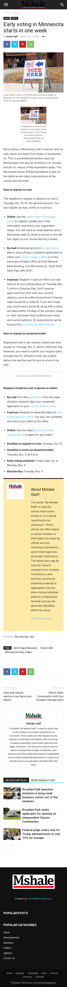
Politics (14, 18)
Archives (54, 973)
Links (44, 973)
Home (6, 12)
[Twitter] (14, 44)
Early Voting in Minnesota (25, 648)
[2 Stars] (6, 637)
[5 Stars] (13, 637)
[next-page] (11, 847)
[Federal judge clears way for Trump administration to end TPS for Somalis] (12, 834)
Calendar (20, 973)
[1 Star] (4, 637)
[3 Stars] (9, 637)
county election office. (43, 406)
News (15, 12)
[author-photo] (33, 718)
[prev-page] (5, 847)
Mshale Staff (12, 36)
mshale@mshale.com (40, 898)
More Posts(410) (45, 618)
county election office (33, 257)
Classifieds (33, 973)
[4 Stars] (11, 637)
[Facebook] (6, 44)
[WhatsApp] (30, 44)
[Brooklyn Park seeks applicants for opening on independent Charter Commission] (12, 814)
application (35, 397)
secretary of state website (38, 324)
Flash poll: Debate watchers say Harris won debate (17, 696)
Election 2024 (47, 648)
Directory (27, 976)
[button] (5, 4)
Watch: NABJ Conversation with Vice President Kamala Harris (50, 696)
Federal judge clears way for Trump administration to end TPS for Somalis (41, 834)
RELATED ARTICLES (16, 780)
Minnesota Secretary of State (18, 652)
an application (50, 248)
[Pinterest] (22, 44)
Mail (33, 618)
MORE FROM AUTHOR (43, 780)
